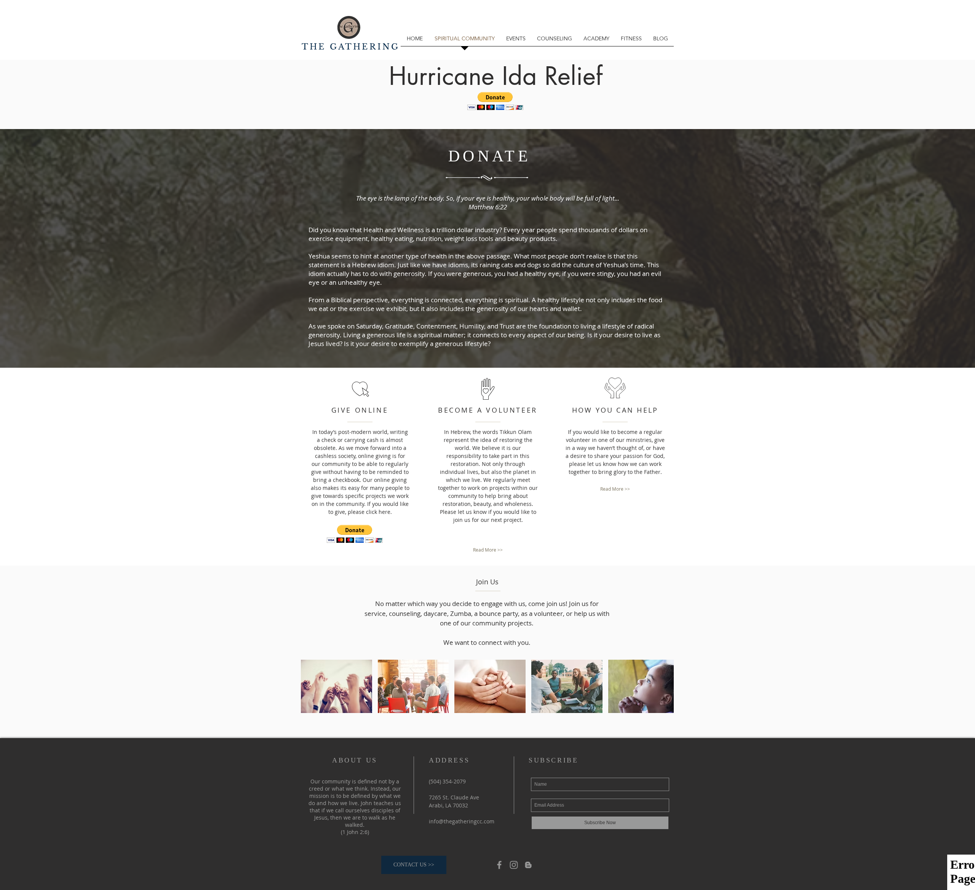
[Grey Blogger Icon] (528, 865)
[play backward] (310, 686)
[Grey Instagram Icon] (513, 865)
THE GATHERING (351, 47)
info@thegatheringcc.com (461, 821)
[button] (495, 101)
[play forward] (664, 686)
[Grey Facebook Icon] (499, 865)
